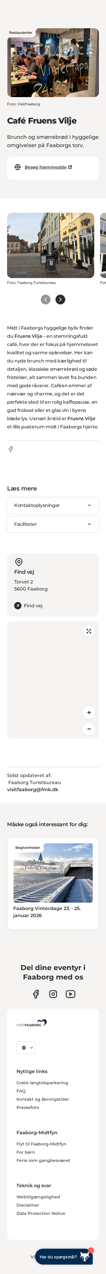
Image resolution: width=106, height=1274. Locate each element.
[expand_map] (88, 631)
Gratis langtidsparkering (42, 1082)
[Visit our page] (36, 994)
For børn (25, 1152)
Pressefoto (27, 1107)
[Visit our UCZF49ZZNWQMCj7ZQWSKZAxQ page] (70, 994)
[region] (53, 680)
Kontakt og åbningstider (42, 1099)
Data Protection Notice (40, 1213)
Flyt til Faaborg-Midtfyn (41, 1144)
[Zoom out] (89, 729)
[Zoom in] (89, 712)
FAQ (21, 1091)
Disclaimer (27, 1205)
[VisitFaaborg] (31, 1022)
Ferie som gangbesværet (43, 1160)
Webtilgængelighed (38, 1197)
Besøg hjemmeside (46, 167)
